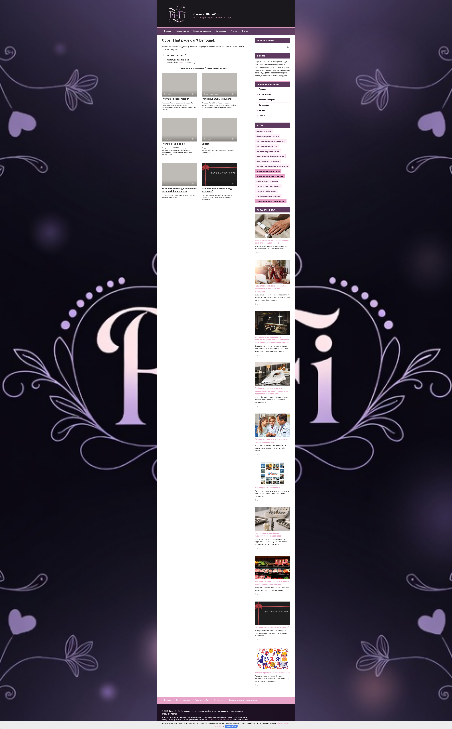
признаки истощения (267, 161)
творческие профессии (268, 186)
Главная (167, 31)
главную (182, 63)
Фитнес (233, 31)
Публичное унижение (173, 143)
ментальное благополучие (270, 156)
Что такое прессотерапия (175, 98)
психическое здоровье (268, 171)
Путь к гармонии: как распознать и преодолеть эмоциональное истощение (270, 289)
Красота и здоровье (202, 31)
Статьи (245, 31)
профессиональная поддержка (272, 166)
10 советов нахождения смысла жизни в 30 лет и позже (179, 189)
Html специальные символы (217, 98)
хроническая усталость (268, 196)
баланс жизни (263, 131)
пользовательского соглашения (219, 720)
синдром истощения (267, 181)
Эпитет (205, 143)
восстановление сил (266, 146)
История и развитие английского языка (272, 673)
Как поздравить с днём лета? (268, 488)
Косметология (182, 31)
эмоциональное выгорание (270, 201)
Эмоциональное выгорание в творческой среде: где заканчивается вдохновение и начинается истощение (272, 340)
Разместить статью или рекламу (243, 700)
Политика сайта (202, 700)
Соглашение (219, 700)
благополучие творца (267, 136)
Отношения (221, 31)
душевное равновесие (267, 151)
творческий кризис (266, 191)
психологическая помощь (269, 176)
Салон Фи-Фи (206, 14)
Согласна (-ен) (231, 726)
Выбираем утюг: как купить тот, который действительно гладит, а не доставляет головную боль (271, 391)
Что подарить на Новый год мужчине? (217, 189)
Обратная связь (183, 700)
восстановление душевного (270, 141)
